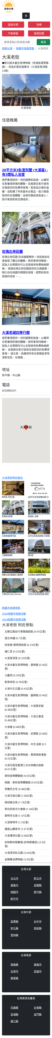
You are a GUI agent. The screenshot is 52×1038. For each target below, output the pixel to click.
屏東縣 (14, 978)
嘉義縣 (14, 964)
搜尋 (43, 42)
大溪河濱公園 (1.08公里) (19, 795)
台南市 (14, 971)
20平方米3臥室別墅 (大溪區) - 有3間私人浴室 (25, 172)
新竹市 (14, 899)
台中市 (38, 921)
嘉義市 (38, 964)
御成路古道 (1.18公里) (17, 802)
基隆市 (14, 885)
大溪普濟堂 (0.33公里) (17, 658)
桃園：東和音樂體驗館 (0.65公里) (24, 782)
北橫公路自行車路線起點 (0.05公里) (25, 631)
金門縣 (38, 1014)
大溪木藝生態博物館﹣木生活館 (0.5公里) (25, 746)
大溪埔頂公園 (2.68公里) (19, 835)
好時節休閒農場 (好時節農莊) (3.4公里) (25, 844)
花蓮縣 (14, 1007)
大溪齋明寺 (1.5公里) (17, 822)
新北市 (38, 878)
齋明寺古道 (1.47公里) (17, 815)
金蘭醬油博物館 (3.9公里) (19, 859)
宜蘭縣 (38, 885)
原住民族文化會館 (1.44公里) (21, 809)
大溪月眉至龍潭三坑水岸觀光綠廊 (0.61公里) (24, 767)
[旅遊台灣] (8, 6)
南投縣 (38, 928)
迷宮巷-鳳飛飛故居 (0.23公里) (22, 645)
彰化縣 (14, 928)
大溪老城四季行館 (16, 332)
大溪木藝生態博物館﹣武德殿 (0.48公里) (26, 735)
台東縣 (38, 1007)
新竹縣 (38, 892)
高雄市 (38, 971)
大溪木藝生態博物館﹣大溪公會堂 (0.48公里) (24, 718)
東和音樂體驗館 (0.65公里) (20, 775)
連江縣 (14, 1021)
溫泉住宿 (13, 24)
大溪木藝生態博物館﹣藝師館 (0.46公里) (26, 697)
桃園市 (14, 892)
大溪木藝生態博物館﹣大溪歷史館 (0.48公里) (24, 707)
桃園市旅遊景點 (25, 48)
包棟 (39, 24)
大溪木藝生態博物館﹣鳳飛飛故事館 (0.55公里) (25, 756)
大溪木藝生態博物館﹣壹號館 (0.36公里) (26, 666)
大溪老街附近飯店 (12, 477)
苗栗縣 (14, 921)
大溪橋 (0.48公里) (15, 727)
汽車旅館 (13, 33)
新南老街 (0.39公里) (16, 682)
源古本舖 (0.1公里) (15, 638)
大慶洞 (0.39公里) (15, 675)
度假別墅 (39, 33)
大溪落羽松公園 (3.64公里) (20, 852)
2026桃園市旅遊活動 (14, 613)
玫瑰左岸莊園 (12, 251)
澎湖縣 (14, 1014)
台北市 (14, 878)
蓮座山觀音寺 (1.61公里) (19, 829)
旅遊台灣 (7, 48)
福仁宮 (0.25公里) (15, 651)
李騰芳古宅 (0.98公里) (17, 789)
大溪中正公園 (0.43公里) (19, 688)
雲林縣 (14, 935)
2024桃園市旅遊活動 (14, 619)
